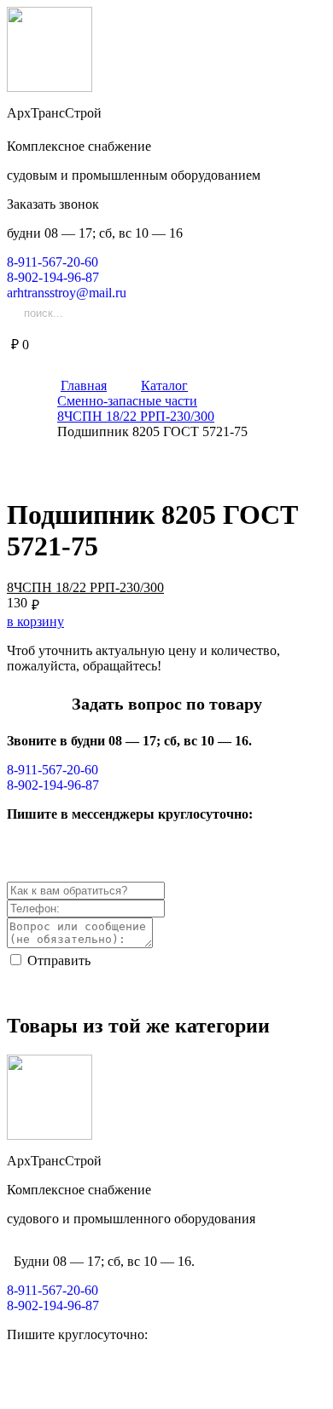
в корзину (35, 621)
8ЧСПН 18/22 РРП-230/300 (85, 587)
